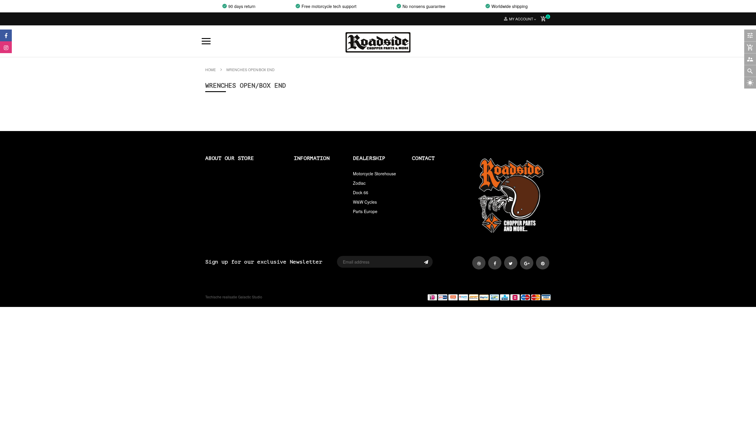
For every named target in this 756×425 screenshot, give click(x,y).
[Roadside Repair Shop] (466, 297)
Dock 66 (360, 192)
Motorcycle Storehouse (374, 173)
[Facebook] (6, 35)
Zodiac (359, 183)
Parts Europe (365, 211)
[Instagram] (6, 47)
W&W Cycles (365, 202)
